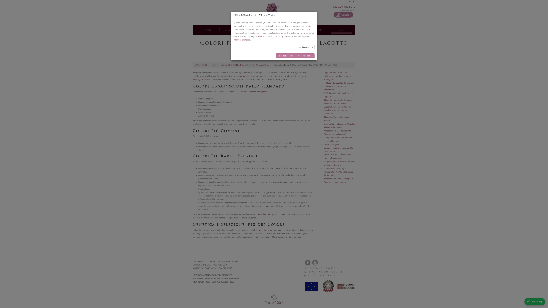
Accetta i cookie (305, 56)
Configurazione (305, 47)
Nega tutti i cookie (286, 56)
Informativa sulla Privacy (268, 36)
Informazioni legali (241, 40)
